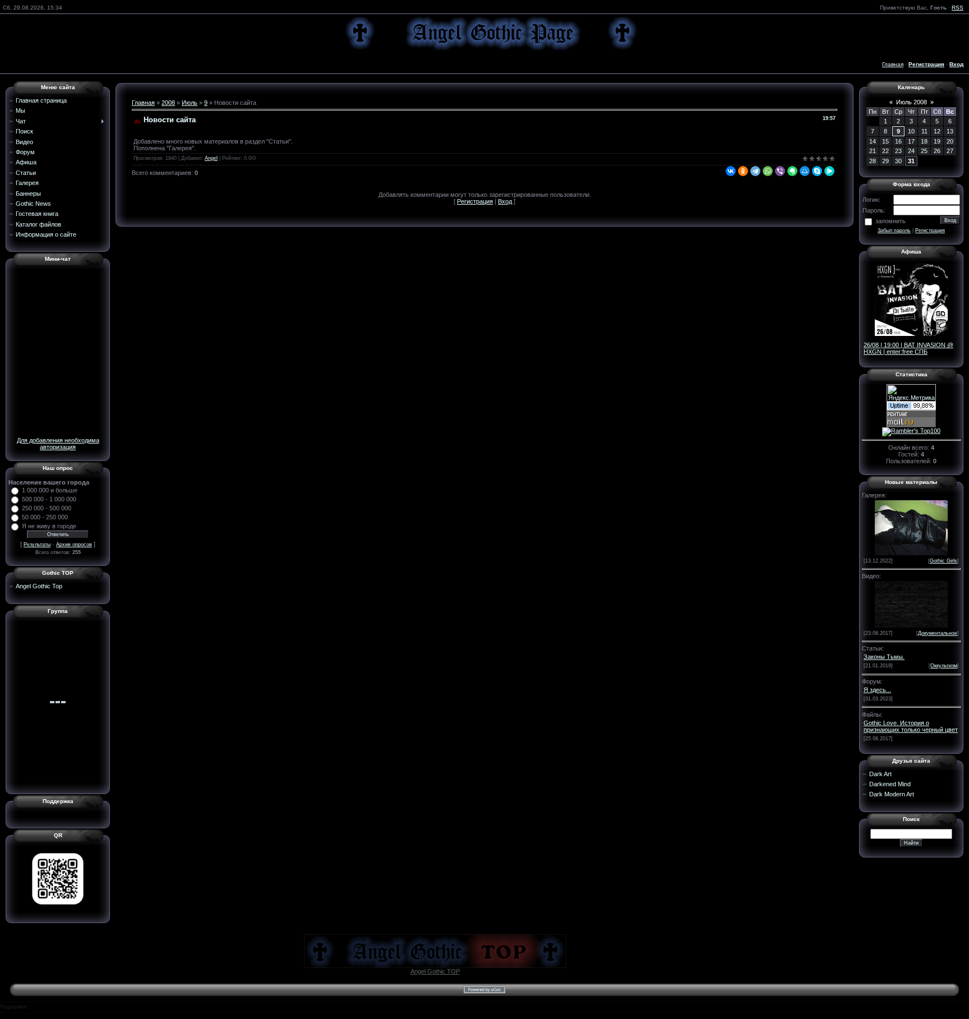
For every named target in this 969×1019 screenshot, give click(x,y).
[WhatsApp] (768, 171)
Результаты (37, 544)
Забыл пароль (894, 230)
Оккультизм (943, 665)
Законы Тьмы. (884, 656)
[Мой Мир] (805, 171)
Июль (189, 102)
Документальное (937, 633)
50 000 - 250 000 (45, 517)
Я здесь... (877, 689)
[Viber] (780, 171)
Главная (892, 64)
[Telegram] (755, 171)
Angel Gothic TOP (435, 971)
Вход (505, 201)
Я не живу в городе (49, 526)
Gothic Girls (943, 561)
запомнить (890, 221)
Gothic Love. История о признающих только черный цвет (911, 726)
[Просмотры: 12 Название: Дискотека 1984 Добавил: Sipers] (911, 603)
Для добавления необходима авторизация (58, 443)
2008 (168, 102)
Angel (211, 158)
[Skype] (817, 171)
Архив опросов (74, 544)
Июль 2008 (911, 102)
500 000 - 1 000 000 (49, 499)
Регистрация (475, 201)
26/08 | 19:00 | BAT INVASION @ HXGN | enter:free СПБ (908, 348)
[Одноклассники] (743, 171)
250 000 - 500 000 (46, 508)
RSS (957, 7)
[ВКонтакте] (731, 171)
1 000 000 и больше (49, 490)
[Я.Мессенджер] (829, 171)
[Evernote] (792, 171)
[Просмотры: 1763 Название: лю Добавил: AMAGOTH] (911, 526)
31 (911, 161)
